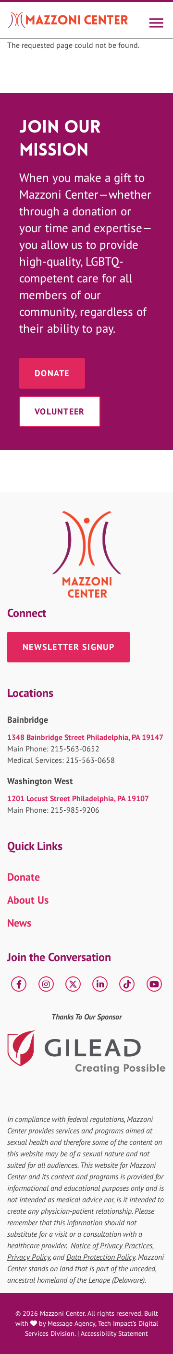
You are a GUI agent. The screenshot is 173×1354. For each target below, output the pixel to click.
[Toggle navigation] (155, 20)
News (19, 922)
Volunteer (60, 411)
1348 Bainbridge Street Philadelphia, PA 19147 (85, 737)
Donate (52, 373)
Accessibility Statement (114, 1333)
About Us (28, 899)
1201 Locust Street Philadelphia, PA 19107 (78, 798)
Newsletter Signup (68, 646)
